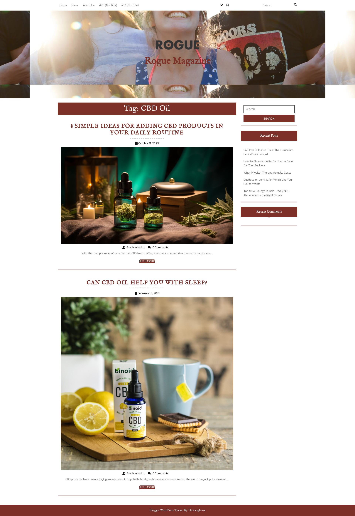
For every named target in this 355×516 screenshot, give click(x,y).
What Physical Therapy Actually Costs (267, 173)
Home (63, 5)
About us (89, 5)
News (75, 5)
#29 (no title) (108, 5)
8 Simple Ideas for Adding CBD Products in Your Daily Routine (147, 129)
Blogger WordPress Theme (166, 510)
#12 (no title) (130, 5)
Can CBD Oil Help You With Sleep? (147, 282)
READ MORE (147, 261)
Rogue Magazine (177, 61)
